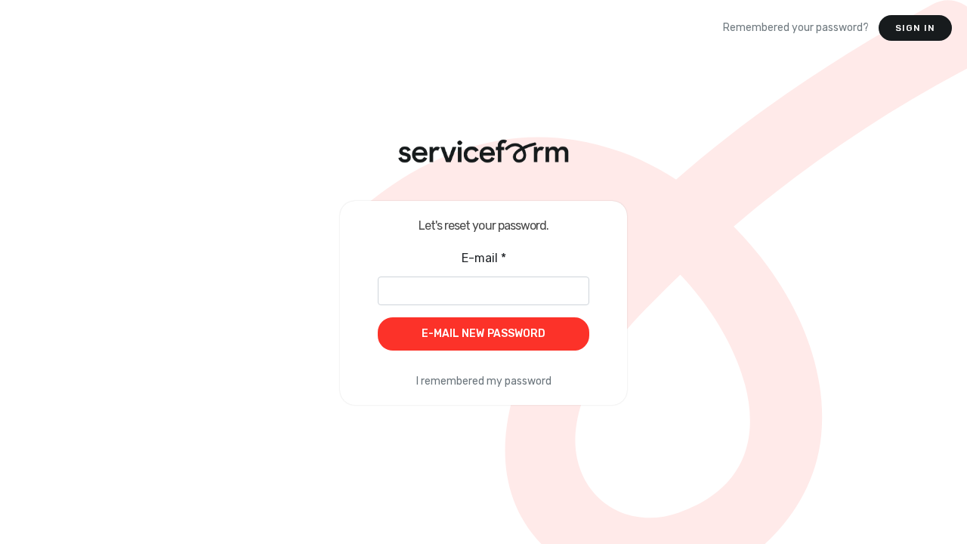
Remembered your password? (796, 27)
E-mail (484, 258)
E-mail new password (484, 333)
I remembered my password (483, 381)
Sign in (915, 28)
